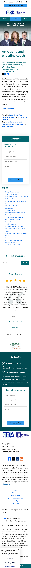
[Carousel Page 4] (21, 321)
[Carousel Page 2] (13, 321)
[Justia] (17, 459)
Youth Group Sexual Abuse (14, 245)
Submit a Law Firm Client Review (15, 335)
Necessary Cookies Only (10, 563)
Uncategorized (10, 238)
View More (15, 328)
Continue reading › (9, 108)
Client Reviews (15, 274)
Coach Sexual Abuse (16, 115)
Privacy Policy (15, 495)
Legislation (9, 208)
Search (25, 263)
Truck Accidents (10, 224)
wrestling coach (7, 126)
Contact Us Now (15, 180)
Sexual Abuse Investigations (14, 215)
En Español (9, 199)
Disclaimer (15, 493)
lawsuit (19, 122)
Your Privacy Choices (14, 518)
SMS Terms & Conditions (15, 498)
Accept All (10, 558)
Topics (5, 187)
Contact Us (15, 19)
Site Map (15, 501)
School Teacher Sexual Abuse (15, 213)
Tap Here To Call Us (15, 5)
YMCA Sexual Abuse (11, 242)
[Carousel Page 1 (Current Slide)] (10, 321)
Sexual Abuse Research (13, 222)
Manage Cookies (20, 521)
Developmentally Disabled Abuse (16, 196)
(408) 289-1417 (13, 452)
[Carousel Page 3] (17, 321)
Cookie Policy (8, 521)
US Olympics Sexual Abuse (14, 226)
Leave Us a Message (15, 390)
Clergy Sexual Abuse (12, 192)
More (26, 19)
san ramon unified (18, 124)
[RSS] (21, 459)
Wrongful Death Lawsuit (13, 240)
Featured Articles (8, 117)
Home (5, 19)
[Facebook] (9, 459)
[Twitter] (13, 459)
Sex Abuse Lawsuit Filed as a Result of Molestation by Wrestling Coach (14, 65)
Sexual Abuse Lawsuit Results (15, 217)
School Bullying (10, 210)
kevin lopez (12, 122)
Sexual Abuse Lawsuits (13, 219)
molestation (6, 124)
